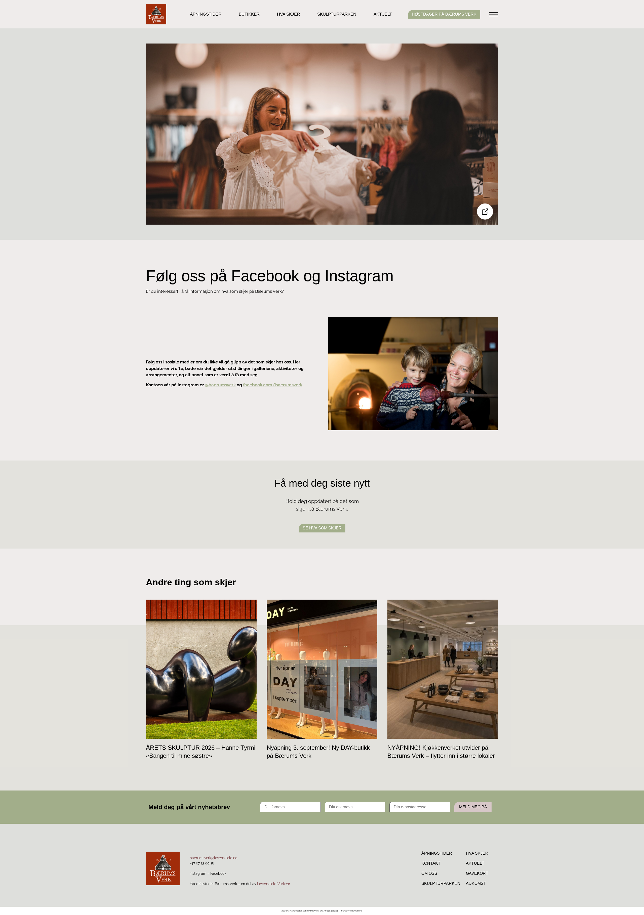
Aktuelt (383, 14)
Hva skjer (288, 14)
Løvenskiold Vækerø (273, 884)
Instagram (198, 873)
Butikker (249, 14)
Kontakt (430, 863)
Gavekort (477, 873)
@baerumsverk (220, 384)
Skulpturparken (336, 14)
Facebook (218, 873)
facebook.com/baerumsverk (272, 384)
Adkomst (476, 883)
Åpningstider (205, 14)
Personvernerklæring (352, 910)
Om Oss (429, 873)
